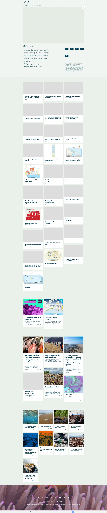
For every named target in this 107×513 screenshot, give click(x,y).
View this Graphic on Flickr (70, 74)
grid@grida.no (79, 70)
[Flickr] (51, 499)
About (64, 2)
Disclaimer (56, 501)
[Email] (69, 499)
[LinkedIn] (56, 499)
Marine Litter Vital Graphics (36, 64)
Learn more (76, 511)
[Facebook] (42, 499)
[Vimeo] (64, 499)
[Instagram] (47, 499)
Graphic (26, 5)
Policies (60, 501)
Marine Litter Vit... (32, 5)
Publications (45, 2)
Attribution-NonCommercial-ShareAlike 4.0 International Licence (67, 504)
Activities (36, 2)
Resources (53, 2)
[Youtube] (60, 499)
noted (38, 504)
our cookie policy (66, 511)
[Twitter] (38, 499)
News (59, 2)
